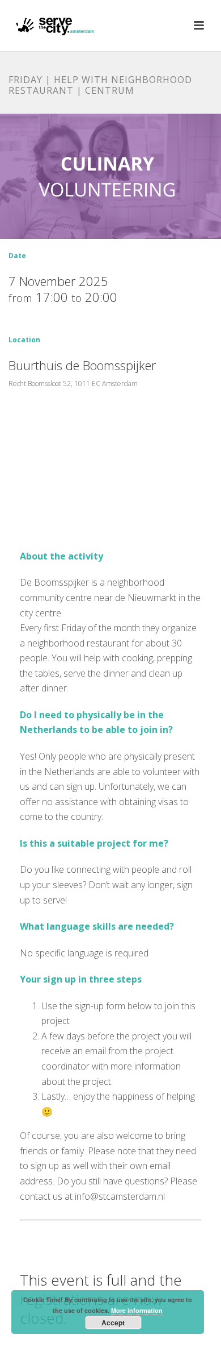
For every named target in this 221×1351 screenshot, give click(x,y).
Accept (113, 1322)
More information (137, 1310)
